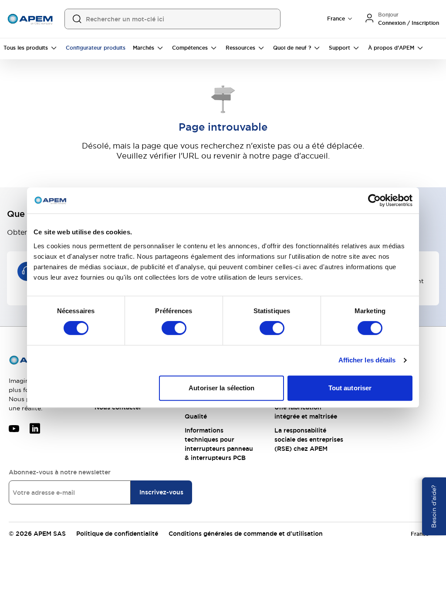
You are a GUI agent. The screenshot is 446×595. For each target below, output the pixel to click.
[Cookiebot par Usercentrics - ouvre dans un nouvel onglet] (374, 200)
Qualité (196, 416)
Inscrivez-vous (161, 492)
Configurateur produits (95, 47)
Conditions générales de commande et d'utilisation (246, 534)
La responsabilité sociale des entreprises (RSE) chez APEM (308, 439)
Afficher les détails (367, 360)
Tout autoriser (350, 388)
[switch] (174, 328)
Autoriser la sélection (221, 388)
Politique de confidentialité (117, 534)
